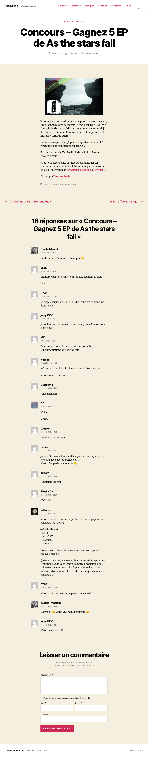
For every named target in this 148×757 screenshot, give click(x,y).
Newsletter (73, 170)
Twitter (99, 170)
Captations (75, 6)
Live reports (115, 6)
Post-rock (56, 184)
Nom (43, 703)
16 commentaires (92, 53)
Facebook (85, 170)
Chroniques (88, 6)
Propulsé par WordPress (37, 750)
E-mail (78, 703)
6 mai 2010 (73, 53)
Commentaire (46, 675)
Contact (127, 6)
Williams (58, 53)
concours (48, 184)
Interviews (102, 6)
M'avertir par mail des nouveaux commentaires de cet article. (66, 698)
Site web (44, 714)
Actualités (63, 6)
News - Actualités (74, 22)
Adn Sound (11, 5)
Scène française (69, 184)
